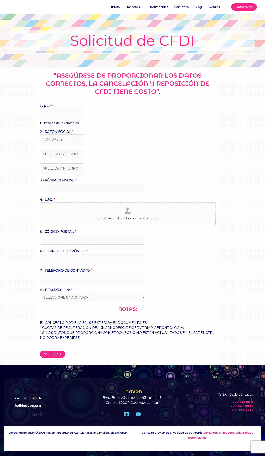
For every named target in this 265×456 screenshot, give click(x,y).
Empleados (226, 432)
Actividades (159, 7)
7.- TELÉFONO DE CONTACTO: (66, 271)
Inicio (115, 7)
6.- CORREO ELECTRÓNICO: (64, 251)
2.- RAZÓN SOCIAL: (56, 132)
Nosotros (133, 7)
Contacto (181, 7)
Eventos (214, 7)
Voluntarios (243, 432)
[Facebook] (126, 414)
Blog (198, 7)
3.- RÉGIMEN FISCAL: (58, 180)
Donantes (211, 432)
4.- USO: (47, 200)
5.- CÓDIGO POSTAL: (58, 232)
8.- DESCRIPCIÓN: (56, 290)
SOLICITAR (52, 354)
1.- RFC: (47, 106)
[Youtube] (138, 414)
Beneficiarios (197, 437)
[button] (244, 7)
